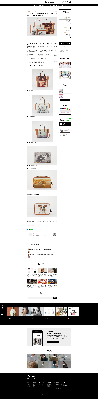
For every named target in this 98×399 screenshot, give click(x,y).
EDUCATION (49, 5)
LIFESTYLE (44, 5)
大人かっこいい (62, 51)
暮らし (42, 384)
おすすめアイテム (29, 386)
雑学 (39, 384)
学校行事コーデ (48, 385)
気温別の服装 (62, 50)
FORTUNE (58, 5)
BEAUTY (35, 5)
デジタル (39, 386)
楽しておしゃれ (66, 50)
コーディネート (29, 384)
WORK (39, 5)
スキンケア (34, 385)
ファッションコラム (29, 385)
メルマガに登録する (53, 341)
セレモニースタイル (65, 49)
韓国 (61, 49)
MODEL (53, 5)
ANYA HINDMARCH (31, 225)
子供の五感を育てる (49, 384)
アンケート (64, 123)
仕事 (39, 385)
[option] (13, 314)
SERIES (62, 5)
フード (42, 385)
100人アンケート (44, 393)
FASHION (31, 5)
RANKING (66, 5)
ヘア (33, 386)
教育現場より (48, 386)
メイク (33, 384)
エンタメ (43, 386)
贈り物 (42, 394)
